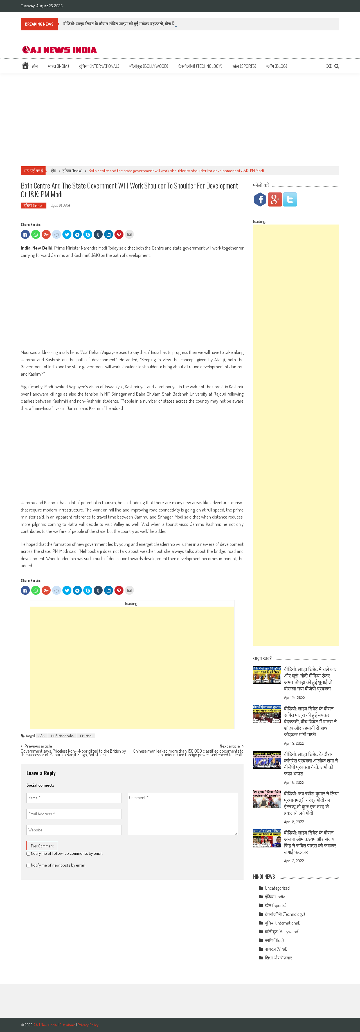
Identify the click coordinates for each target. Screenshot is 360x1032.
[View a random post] (329, 66)
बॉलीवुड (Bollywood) (148, 66)
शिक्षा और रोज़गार (278, 958)
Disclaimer (67, 1024)
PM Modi (86, 735)
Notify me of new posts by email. (58, 865)
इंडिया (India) (72, 170)
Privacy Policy (88, 1024)
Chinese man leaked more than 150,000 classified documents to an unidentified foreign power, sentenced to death (188, 753)
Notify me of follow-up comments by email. (67, 853)
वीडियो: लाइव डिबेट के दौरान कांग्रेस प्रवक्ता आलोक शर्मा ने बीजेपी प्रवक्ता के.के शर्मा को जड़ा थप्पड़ (311, 764)
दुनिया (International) (99, 66)
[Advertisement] (180, 119)
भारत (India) (58, 66)
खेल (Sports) (244, 66)
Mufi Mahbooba (62, 735)
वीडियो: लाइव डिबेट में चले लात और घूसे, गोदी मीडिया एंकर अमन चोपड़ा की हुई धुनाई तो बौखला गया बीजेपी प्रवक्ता (311, 679)
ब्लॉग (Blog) (276, 66)
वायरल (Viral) (276, 949)
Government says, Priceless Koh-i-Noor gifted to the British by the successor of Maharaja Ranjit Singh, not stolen (73, 753)
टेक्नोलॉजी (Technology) (200, 66)
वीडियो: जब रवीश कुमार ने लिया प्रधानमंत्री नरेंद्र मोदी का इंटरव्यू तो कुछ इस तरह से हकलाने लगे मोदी (311, 803)
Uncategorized (277, 888)
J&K (42, 735)
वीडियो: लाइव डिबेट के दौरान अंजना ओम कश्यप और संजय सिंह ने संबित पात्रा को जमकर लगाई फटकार (310, 842)
